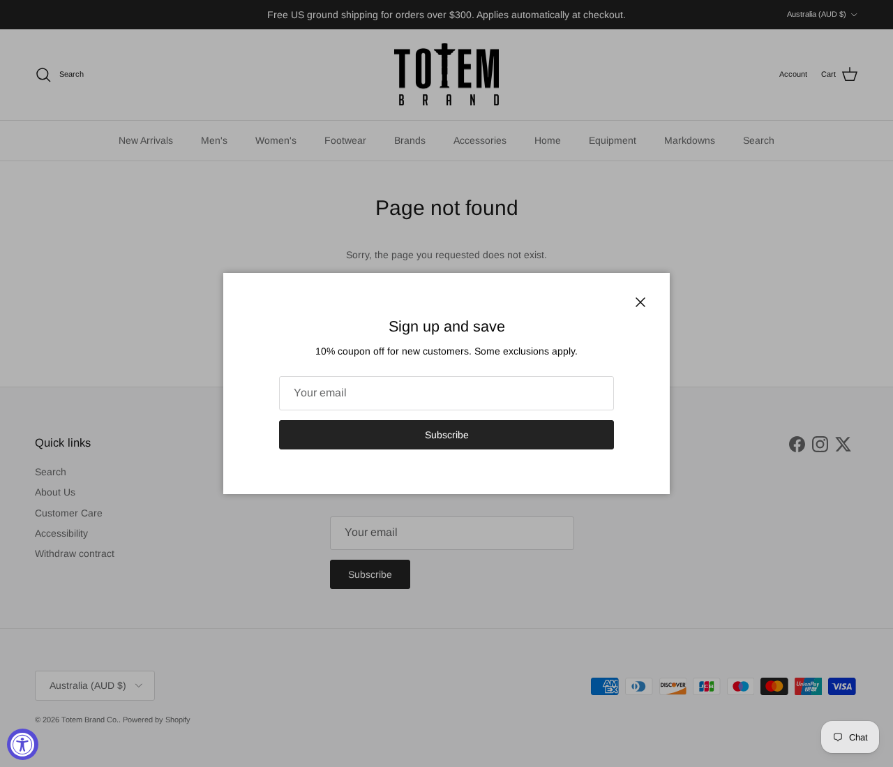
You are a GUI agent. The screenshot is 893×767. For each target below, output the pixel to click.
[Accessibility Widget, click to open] (22, 744)
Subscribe (447, 434)
